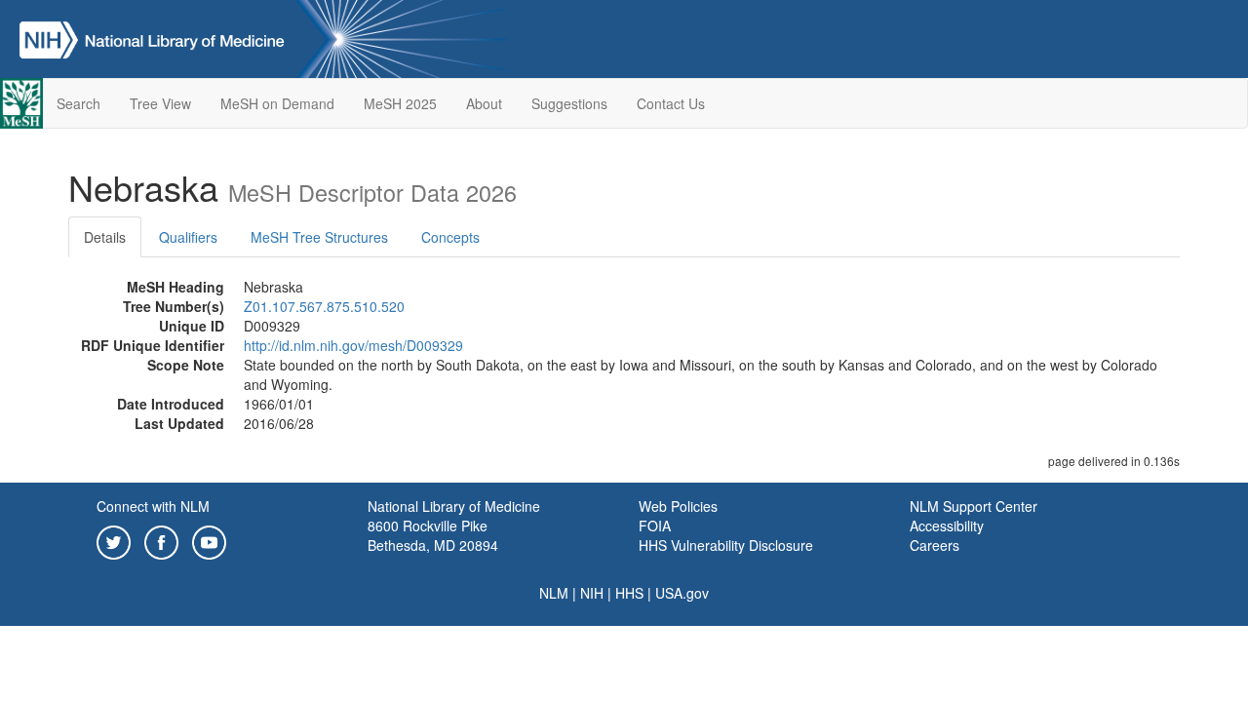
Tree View (160, 103)
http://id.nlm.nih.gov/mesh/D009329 (353, 345)
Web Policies (678, 506)
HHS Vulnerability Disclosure (726, 545)
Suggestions (569, 103)
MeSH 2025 (400, 103)
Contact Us (671, 103)
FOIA (655, 525)
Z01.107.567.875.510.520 (324, 306)
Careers (934, 545)
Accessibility (947, 525)
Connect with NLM (153, 506)
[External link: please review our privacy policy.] (114, 540)
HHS (629, 593)
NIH (592, 593)
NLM (553, 593)
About (484, 103)
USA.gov (682, 593)
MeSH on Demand (277, 103)
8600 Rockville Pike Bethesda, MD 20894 (433, 535)
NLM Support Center (973, 506)
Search (78, 103)
